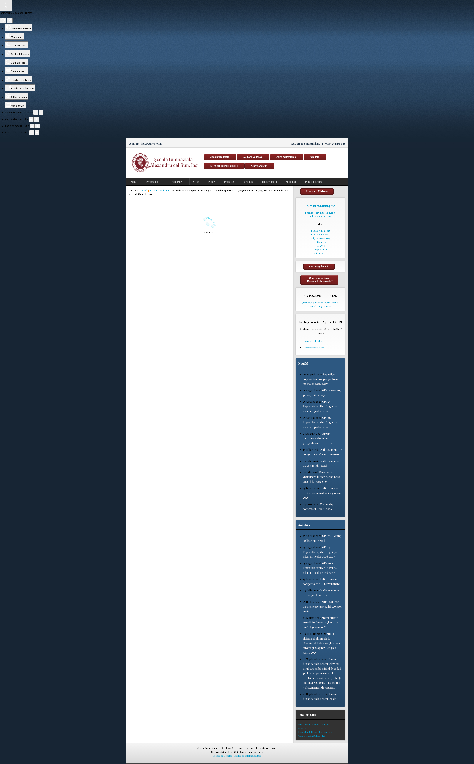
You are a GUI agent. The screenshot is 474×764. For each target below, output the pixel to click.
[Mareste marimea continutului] (41, 112)
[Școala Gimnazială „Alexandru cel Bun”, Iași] (164, 162)
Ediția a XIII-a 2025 (320, 230)
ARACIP (302, 728)
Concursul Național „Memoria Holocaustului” (319, 280)
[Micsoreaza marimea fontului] (31, 119)
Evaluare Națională (253, 157)
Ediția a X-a (320, 242)
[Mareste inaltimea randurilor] (37, 126)
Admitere (314, 157)
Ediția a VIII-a (320, 245)
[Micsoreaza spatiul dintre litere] (31, 132)
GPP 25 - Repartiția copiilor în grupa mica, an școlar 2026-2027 (320, 406)
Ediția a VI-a (320, 253)
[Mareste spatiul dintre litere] (37, 132)
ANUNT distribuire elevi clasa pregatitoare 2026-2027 (317, 438)
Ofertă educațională (286, 157)
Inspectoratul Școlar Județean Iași (315, 731)
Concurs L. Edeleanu (317, 191)
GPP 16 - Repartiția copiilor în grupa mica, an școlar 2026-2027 (320, 422)
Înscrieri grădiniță (318, 266)
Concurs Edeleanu (159, 190)
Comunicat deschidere (314, 340)
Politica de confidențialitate (247, 755)
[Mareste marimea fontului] (36, 119)
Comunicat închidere (313, 347)
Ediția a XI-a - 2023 (320, 238)
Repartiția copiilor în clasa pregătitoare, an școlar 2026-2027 (321, 379)
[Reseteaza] (3, 20)
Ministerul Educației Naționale (313, 724)
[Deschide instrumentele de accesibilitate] (6, 5)
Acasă (144, 190)
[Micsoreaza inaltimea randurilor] (32, 126)
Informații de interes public (224, 166)
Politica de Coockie (222, 755)
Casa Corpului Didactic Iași (311, 735)
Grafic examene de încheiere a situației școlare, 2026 (322, 492)
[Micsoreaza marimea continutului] (35, 112)
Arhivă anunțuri (259, 166)
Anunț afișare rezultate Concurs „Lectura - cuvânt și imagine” (321, 622)
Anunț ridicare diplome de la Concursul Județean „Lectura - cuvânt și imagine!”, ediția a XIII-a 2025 (322, 643)
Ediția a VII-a (320, 249)
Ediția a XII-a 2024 (320, 234)
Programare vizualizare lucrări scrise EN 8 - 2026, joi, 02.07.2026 (322, 476)
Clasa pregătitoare (219, 157)
